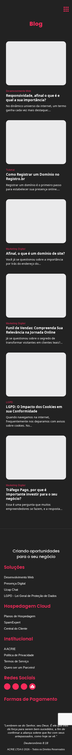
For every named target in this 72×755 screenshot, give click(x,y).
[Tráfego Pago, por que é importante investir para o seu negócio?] (36, 458)
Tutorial (10, 169)
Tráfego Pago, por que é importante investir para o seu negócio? (31, 494)
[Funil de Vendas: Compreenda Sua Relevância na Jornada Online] (36, 296)
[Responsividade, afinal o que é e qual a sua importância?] (36, 63)
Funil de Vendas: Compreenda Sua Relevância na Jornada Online (34, 330)
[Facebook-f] (15, 686)
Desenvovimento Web (18, 91)
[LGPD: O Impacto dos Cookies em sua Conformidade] (36, 374)
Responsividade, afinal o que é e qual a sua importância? (33, 97)
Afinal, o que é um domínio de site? (35, 253)
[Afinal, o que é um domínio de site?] (36, 221)
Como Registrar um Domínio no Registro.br (32, 176)
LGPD (9, 402)
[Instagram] (7, 686)
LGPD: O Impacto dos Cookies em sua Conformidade (34, 408)
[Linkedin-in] (24, 686)
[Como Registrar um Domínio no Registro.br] (36, 142)
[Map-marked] (32, 686)
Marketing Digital (15, 249)
